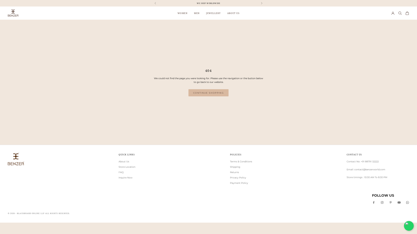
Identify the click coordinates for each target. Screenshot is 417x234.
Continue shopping (208, 92)
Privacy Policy (238, 177)
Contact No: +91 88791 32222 (363, 161)
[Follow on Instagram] (382, 202)
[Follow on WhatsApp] (407, 202)
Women (182, 13)
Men (197, 13)
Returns (234, 172)
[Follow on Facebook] (373, 202)
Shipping (235, 166)
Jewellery (213, 13)
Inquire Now (125, 177)
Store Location (127, 166)
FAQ (121, 172)
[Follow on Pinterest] (390, 202)
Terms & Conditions (241, 161)
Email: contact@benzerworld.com (366, 169)
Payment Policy (239, 183)
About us (233, 13)
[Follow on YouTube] (399, 202)
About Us (124, 161)
